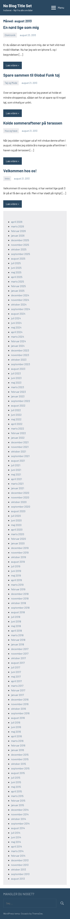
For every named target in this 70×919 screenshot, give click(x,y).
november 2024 (20, 299)
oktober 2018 (18, 603)
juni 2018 (16, 621)
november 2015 (19, 759)
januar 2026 (17, 235)
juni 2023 (16, 377)
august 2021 (18, 460)
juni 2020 (16, 520)
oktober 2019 (18, 557)
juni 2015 (16, 782)
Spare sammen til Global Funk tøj (31, 75)
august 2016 (18, 717)
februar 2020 (18, 538)
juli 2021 (15, 465)
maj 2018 (16, 625)
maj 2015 (16, 786)
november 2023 (20, 354)
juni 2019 (16, 570)
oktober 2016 (18, 708)
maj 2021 (16, 474)
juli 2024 (16, 318)
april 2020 (16, 529)
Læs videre (11, 65)
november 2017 (19, 653)
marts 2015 (17, 795)
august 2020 (18, 511)
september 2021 (20, 456)
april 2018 (16, 630)
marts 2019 (17, 584)
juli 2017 (15, 667)
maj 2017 (16, 676)
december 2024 (20, 295)
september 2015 (20, 768)
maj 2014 (16, 841)
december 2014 (20, 809)
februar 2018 (18, 639)
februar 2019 (18, 589)
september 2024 (20, 309)
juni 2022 (16, 414)
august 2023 (18, 368)
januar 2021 (17, 488)
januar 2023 (17, 396)
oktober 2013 (18, 869)
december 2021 (20, 442)
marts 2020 (17, 534)
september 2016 (20, 713)
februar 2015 (18, 800)
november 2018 (19, 598)
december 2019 (19, 547)
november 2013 (19, 864)
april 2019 (16, 580)
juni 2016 (16, 727)
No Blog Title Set (17, 5)
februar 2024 (18, 341)
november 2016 (19, 704)
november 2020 (20, 497)
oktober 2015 (18, 763)
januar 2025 (17, 290)
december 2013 (19, 860)
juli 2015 (15, 777)
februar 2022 (18, 433)
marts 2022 (17, 428)
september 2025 (20, 253)
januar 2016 (17, 750)
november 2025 (20, 244)
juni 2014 (16, 837)
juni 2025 (16, 267)
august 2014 (18, 828)
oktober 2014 (18, 818)
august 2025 (18, 258)
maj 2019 (16, 575)
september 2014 (20, 823)
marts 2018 (17, 635)
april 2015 (16, 791)
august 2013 (18, 878)
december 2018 (19, 593)
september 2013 (20, 874)
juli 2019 (15, 566)
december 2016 (19, 699)
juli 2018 (15, 616)
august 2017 (18, 662)
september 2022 (20, 400)
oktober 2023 (18, 359)
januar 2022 (18, 437)
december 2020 (20, 492)
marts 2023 (17, 387)
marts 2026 (17, 226)
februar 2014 (18, 855)
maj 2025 (16, 272)
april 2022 (16, 423)
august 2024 (18, 313)
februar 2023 (18, 391)
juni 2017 (16, 671)
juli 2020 (16, 515)
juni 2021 (16, 469)
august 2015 (18, 772)
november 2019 (19, 552)
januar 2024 (18, 345)
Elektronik (10, 35)
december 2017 (19, 648)
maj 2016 (16, 731)
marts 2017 (17, 685)
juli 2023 (16, 373)
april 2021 (16, 478)
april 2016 (16, 736)
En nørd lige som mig (21, 27)
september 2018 (20, 607)
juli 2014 (15, 832)
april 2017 (16, 681)
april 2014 (16, 846)
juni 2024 (16, 322)
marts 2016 (17, 740)
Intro (7, 178)
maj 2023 (16, 382)
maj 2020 (16, 524)
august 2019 (18, 561)
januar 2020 (18, 543)
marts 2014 (17, 851)
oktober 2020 (19, 501)
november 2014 (20, 814)
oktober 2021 (18, 451)
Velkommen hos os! (20, 170)
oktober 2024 (19, 304)
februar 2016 (18, 745)
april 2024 (16, 332)
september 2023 (20, 364)
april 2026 (16, 221)
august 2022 (18, 405)
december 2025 (20, 240)
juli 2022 (16, 410)
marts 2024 (17, 336)
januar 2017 (17, 694)
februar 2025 (18, 286)
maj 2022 (16, 419)
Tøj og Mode (11, 82)
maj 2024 (16, 327)
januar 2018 (17, 644)
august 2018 (18, 612)
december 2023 (20, 350)
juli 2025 (16, 263)
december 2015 (19, 754)
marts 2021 (17, 483)
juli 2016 (15, 722)
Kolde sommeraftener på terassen (32, 123)
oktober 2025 (18, 249)
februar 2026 (18, 230)
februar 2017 (18, 690)
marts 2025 (17, 281)
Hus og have (11, 130)
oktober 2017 (18, 658)
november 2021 (20, 446)
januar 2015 (17, 805)
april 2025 (16, 276)
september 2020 (20, 506)
